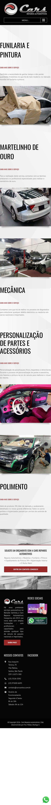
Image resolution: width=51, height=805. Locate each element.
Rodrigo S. (36, 725)
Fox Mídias (28, 725)
